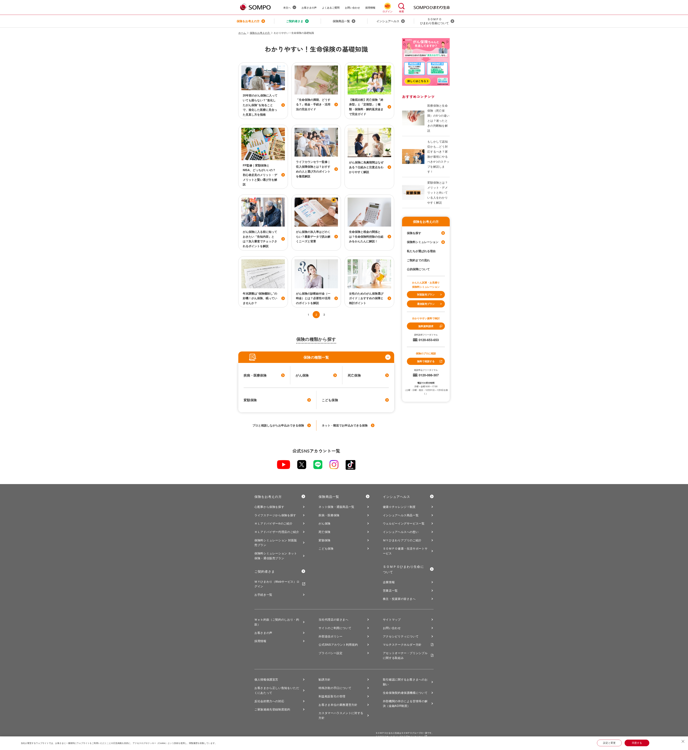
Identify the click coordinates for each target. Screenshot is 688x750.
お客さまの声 (309, 7)
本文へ (287, 7)
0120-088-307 (429, 375)
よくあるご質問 (331, 7)
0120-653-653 (429, 340)
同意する (637, 742)
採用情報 (370, 7)
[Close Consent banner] (683, 741)
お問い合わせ (352, 7)
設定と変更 (609, 742)
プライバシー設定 (330, 653)
